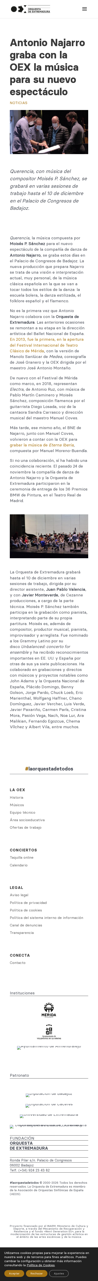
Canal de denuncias (26, 925)
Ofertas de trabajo (25, 827)
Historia (16, 797)
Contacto (18, 962)
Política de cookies (26, 910)
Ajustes (59, 1273)
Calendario (19, 865)
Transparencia (22, 932)
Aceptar (14, 1273)
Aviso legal (19, 895)
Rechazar (37, 1273)
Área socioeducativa (27, 820)
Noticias (18, 102)
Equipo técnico (22, 812)
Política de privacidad (28, 902)
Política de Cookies (41, 1265)
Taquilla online (22, 857)
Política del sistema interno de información (46, 917)
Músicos (17, 805)
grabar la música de (42, 445)
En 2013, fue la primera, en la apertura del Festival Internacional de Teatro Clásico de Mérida (47, 345)
